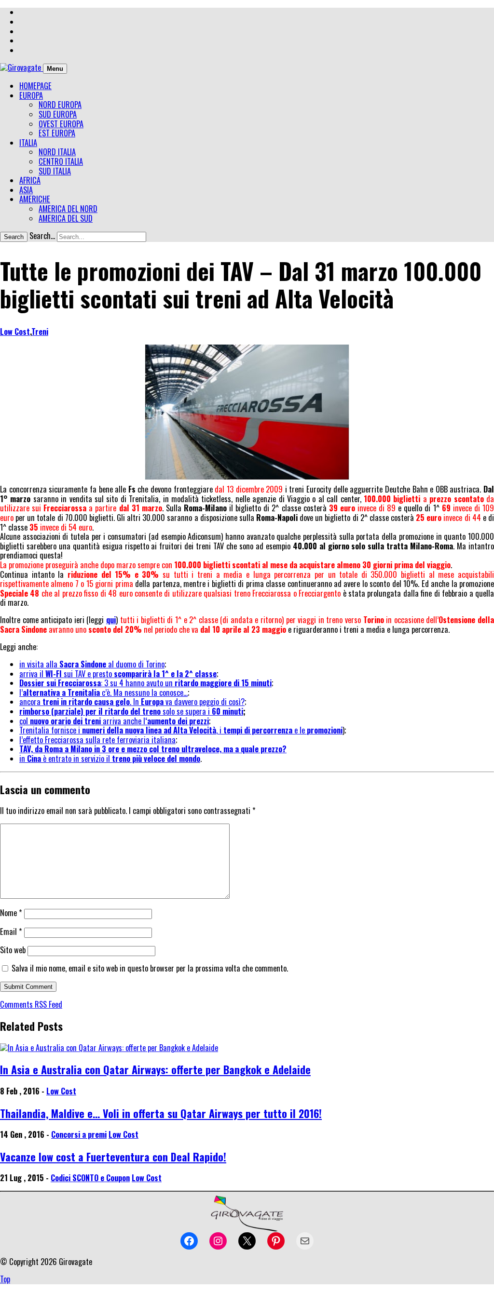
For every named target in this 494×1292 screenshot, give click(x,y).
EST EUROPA (57, 133)
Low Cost (15, 331)
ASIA (26, 190)
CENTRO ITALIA (61, 161)
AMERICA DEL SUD (66, 218)
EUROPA (31, 95)
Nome (11, 913)
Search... (42, 235)
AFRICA (30, 180)
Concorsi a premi (79, 1134)
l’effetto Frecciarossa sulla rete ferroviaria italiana (97, 740)
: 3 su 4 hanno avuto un (145, 683)
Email (11, 931)
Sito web (13, 950)
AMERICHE (34, 199)
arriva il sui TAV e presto (118, 673)
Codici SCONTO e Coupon (90, 1178)
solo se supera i (131, 711)
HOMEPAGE (35, 86)
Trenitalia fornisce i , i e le (181, 730)
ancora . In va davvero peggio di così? (132, 701)
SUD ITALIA (55, 171)
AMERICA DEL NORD (68, 208)
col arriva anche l (114, 721)
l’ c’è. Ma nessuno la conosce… (103, 692)
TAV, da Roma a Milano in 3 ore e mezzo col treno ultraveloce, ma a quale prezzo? (153, 749)
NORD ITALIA (57, 152)
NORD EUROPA (60, 104)
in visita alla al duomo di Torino (92, 664)
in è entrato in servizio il (109, 758)
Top (5, 1279)
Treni (39, 331)
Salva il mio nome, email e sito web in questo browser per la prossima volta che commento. (150, 968)
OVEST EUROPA (61, 124)
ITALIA (28, 142)
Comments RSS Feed (31, 1004)
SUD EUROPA (58, 114)
